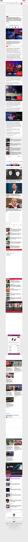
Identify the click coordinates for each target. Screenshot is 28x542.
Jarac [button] (21, 512)
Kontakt (11, 525)
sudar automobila (21, 161)
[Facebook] (10, 165)
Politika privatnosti (12, 526)
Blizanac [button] (9, 512)
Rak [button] (11, 512)
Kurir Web (9, 22)
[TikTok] (18, 165)
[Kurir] (1, 0)
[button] (21, 23)
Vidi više (14, 519)
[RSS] (18, 225)
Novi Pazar (14, 161)
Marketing (8, 525)
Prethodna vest (9, 156)
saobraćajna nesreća (9, 161)
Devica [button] (14, 512)
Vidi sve (14, 311)
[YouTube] (16, 165)
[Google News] (21, 165)
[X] (12, 165)
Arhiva (20, 525)
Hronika (9, 15)
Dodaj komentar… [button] (10, 417)
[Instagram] (14, 165)
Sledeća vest (18, 156)
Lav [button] (12, 512)
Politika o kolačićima (17, 525)
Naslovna (7, 15)
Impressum (13, 525)
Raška (17, 161)
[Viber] (7, 165)
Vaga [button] (15, 512)
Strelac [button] (19, 512)
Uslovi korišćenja (16, 526)
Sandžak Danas (11, 135)
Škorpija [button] (17, 512)
